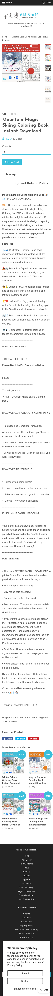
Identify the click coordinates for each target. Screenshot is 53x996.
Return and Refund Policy (26, 929)
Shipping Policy (26, 925)
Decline (25, 981)
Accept (25, 973)
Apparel (26, 879)
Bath (26, 867)
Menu (9, 2)
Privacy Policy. (15, 965)
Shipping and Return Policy (26, 183)
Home (4, 36)
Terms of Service (26, 933)
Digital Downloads (26, 891)
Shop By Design (26, 887)
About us (26, 917)
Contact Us (26, 921)
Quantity (6, 146)
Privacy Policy (26, 937)
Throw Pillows (26, 863)
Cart (48, 2)
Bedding (26, 871)
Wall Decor (26, 859)
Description (13, 174)
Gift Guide (26, 883)
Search (26, 913)
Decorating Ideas (26, 895)
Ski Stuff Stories (26, 899)
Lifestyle (26, 875)
